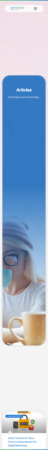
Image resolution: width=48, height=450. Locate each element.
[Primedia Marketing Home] (17, 9)
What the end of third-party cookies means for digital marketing (22, 442)
